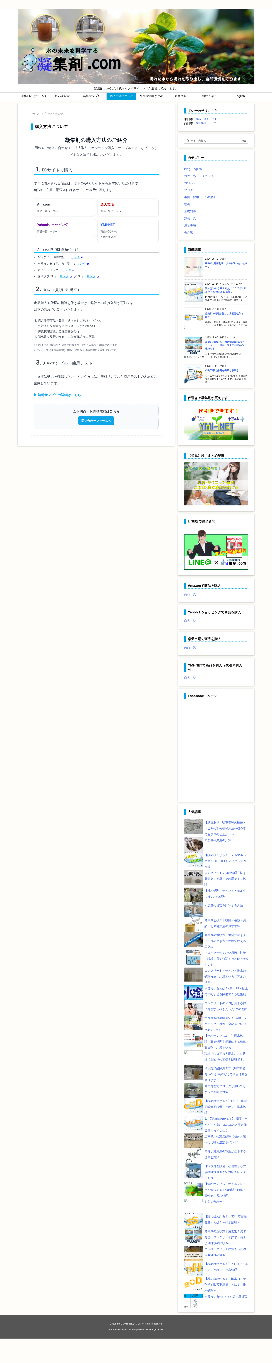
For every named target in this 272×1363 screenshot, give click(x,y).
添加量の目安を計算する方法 (223, 905)
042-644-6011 (206, 119)
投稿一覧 (190, 218)
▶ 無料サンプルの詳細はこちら (57, 395)
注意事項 (190, 225)
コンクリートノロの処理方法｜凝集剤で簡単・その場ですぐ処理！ (225, 878)
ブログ (188, 190)
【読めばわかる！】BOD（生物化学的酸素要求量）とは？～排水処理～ (225, 1284)
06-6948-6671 (206, 123)
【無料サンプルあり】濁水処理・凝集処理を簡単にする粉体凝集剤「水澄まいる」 (225, 1041)
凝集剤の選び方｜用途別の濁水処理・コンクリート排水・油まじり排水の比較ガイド (225, 345)
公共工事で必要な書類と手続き (222, 370)
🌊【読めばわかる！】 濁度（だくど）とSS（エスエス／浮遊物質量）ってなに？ (226, 1124)
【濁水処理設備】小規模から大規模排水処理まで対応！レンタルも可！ (225, 1172)
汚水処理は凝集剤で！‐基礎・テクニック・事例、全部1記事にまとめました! (225, 1024)
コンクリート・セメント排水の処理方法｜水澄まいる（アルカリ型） (225, 976)
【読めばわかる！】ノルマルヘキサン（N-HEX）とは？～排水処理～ (225, 861)
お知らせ (190, 183)
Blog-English (193, 169)
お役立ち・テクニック (199, 176)
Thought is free (156, 1329)
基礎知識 (190, 211)
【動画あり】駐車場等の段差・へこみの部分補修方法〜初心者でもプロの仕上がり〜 (225, 828)
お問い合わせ (213, 1201)
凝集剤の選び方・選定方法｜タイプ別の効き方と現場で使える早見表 (225, 941)
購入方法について (57, 113)
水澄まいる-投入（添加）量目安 (225, 1296)
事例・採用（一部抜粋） (200, 197)
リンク (75, 257)
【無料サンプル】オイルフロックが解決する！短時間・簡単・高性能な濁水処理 (225, 1189)
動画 (187, 204)
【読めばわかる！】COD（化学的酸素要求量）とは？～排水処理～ (225, 1107)
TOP (37, 113)
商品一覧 (190, 594)
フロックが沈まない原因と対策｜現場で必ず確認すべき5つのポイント (226, 958)
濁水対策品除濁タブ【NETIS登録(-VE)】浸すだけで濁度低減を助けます (225, 1074)
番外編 (188, 232)
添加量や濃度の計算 (217, 840)
